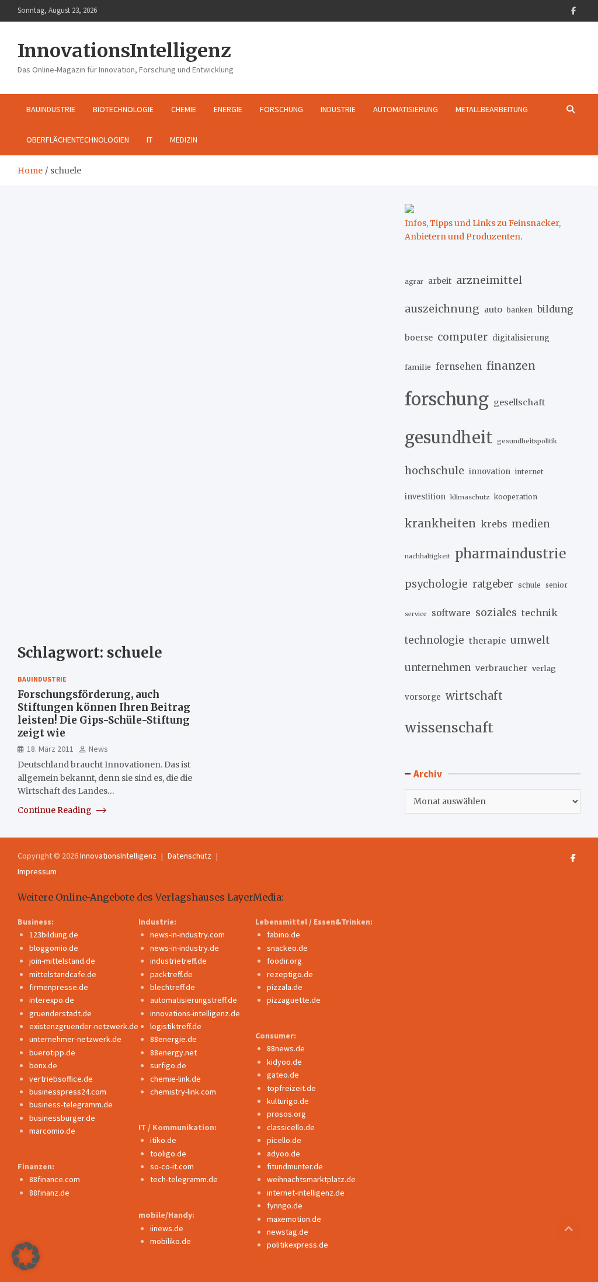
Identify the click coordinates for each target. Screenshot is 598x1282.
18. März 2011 (50, 749)
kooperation (515, 496)
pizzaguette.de (294, 1000)
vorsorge (423, 697)
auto (493, 309)
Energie (228, 109)
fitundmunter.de (295, 1166)
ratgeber (492, 584)
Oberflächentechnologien (77, 139)
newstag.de (287, 1232)
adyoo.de (283, 1153)
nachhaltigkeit (427, 556)
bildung (555, 309)
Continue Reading (55, 810)
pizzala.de (285, 987)
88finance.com (54, 1179)
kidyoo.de (284, 1062)
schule (529, 585)
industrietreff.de (178, 961)
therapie (487, 640)
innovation (489, 472)
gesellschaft (519, 402)
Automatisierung (405, 109)
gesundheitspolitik (527, 441)
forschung (447, 399)
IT (149, 139)
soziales (496, 612)
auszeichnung (442, 308)
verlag (544, 668)
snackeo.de (287, 948)
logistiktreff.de (175, 1026)
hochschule (434, 470)
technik (539, 613)
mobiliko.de (170, 1241)
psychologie (436, 584)
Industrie (338, 109)
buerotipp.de (52, 1052)
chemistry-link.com (183, 1091)
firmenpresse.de (58, 987)
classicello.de (291, 1127)
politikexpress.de (297, 1244)
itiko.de (163, 1140)
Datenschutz (189, 855)
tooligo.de (168, 1153)
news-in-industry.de (184, 948)
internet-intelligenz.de (306, 1192)
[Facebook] (573, 11)
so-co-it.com (172, 1166)
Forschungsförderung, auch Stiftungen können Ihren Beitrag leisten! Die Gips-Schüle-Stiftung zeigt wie (104, 713)
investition (425, 497)
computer (462, 337)
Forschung (281, 109)
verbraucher (501, 668)
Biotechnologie (123, 109)
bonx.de (43, 1065)
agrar (414, 281)
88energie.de (173, 1039)
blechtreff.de (172, 987)
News (98, 749)
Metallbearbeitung (492, 109)
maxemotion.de (294, 1219)
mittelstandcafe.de (62, 974)
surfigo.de (168, 1065)
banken (520, 309)
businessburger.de (62, 1118)
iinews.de (166, 1228)
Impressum (37, 871)
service (416, 614)
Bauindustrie (50, 109)
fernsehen (459, 366)
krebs (494, 524)
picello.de (284, 1140)
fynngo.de (285, 1205)
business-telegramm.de (71, 1104)
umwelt (530, 640)
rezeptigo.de (290, 974)
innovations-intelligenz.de (195, 1013)
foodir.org (284, 961)
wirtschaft (474, 696)
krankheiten (440, 523)
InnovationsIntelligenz (124, 50)
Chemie (183, 109)
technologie (434, 640)
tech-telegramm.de (184, 1179)
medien (531, 523)
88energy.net (173, 1052)
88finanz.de (49, 1192)
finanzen (511, 366)
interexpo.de (51, 1000)
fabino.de (283, 934)
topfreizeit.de (291, 1088)
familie (418, 366)
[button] (25, 1256)
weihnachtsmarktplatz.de (311, 1179)
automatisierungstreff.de (193, 1000)
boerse (419, 337)
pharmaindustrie (510, 554)
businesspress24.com (67, 1091)
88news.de (286, 1048)
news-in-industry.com (187, 934)
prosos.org (286, 1114)
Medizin (183, 139)
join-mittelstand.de (62, 961)
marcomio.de (52, 1130)
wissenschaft (449, 727)
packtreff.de (171, 974)
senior (556, 585)
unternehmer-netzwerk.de (75, 1039)
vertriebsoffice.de (61, 1078)
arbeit (439, 281)
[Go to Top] (568, 1229)
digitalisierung (521, 338)
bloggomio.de (53, 948)
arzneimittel (489, 280)
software (451, 613)
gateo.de (283, 1074)
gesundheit (448, 438)
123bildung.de (53, 934)
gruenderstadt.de (60, 1013)
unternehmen (438, 668)
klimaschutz (469, 497)
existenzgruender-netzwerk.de (83, 1026)
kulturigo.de (288, 1101)
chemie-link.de (175, 1078)
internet (529, 471)
